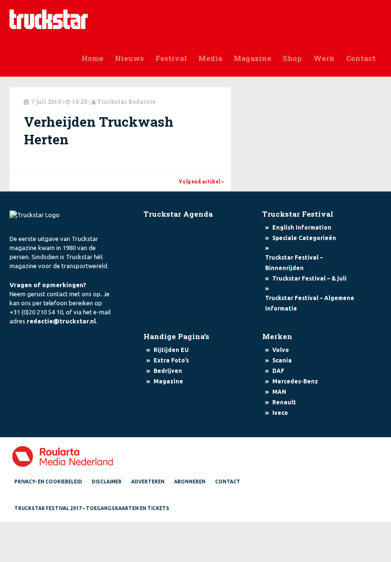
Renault (284, 402)
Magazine (252, 58)
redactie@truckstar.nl (61, 321)
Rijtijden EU (171, 350)
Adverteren (148, 481)
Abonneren (190, 481)
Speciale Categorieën (304, 238)
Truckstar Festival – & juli (309, 278)
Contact (361, 58)
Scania (282, 360)
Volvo (280, 350)
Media (210, 58)
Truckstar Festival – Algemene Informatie (309, 303)
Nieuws (129, 58)
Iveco (280, 413)
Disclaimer (107, 481)
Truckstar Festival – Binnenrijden (294, 262)
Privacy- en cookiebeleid (48, 481)
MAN (279, 392)
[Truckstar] (49, 18)
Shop (292, 58)
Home (92, 58)
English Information (301, 227)
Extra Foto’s (171, 360)
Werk (324, 58)
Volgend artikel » (201, 182)
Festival (171, 58)
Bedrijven (168, 371)
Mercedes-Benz (295, 381)
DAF (278, 371)
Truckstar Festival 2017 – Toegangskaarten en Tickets (91, 508)
